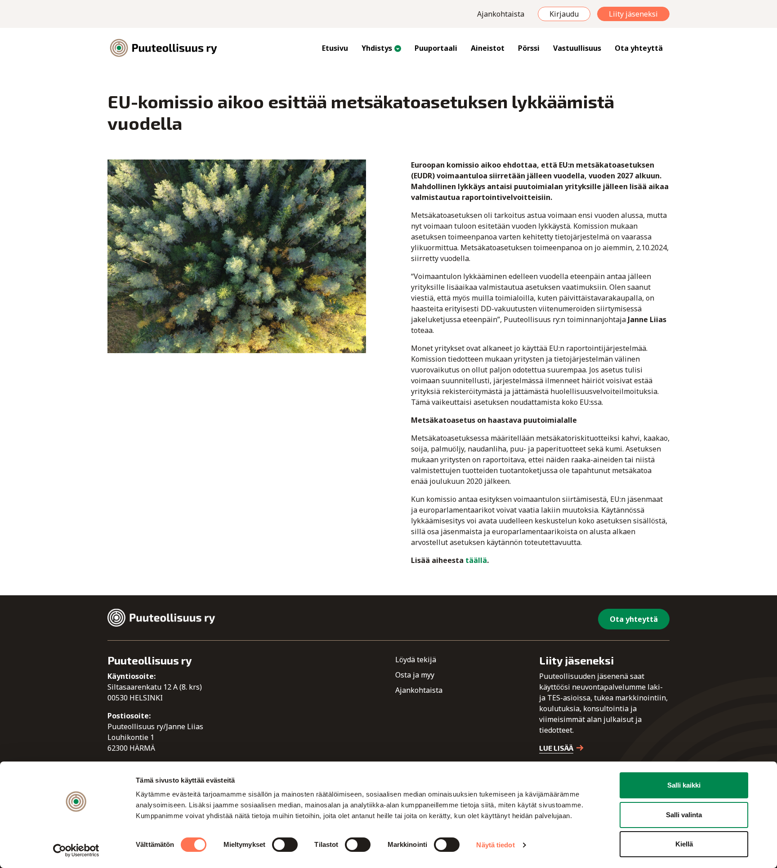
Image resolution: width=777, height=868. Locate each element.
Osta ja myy (414, 675)
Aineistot (488, 48)
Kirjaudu (564, 14)
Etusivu (335, 48)
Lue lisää (556, 748)
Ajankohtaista (500, 14)
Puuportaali (436, 48)
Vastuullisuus (577, 48)
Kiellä (684, 844)
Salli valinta (684, 815)
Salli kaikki (684, 785)
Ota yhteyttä (639, 48)
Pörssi (529, 48)
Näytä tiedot (495, 845)
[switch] (285, 844)
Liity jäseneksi (633, 14)
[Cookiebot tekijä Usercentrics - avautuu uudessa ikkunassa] (76, 850)
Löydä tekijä (415, 659)
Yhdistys (377, 48)
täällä (476, 560)
